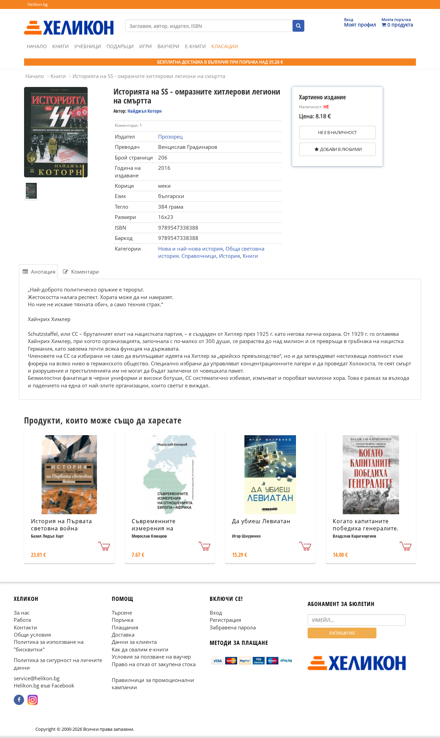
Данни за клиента (134, 642)
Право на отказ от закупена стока (154, 664)
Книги (60, 46)
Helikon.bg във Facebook (44, 685)
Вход (216, 612)
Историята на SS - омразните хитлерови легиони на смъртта (149, 76)
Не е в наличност (337, 132)
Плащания (125, 627)
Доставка (123, 634)
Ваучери (168, 46)
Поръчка (122, 619)
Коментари (84, 271)
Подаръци (120, 46)
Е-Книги (195, 46)
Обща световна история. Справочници (211, 252)
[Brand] (69, 21)
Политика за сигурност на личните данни (58, 664)
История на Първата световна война (61, 524)
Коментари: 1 (128, 125)
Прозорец (170, 136)
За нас (22, 612)
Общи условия (32, 634)
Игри (145, 46)
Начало (37, 46)
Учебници (87, 46)
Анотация (42, 271)
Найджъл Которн (145, 111)
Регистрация (225, 619)
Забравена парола (233, 627)
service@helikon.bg (36, 678)
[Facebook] (19, 700)
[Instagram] (33, 700)
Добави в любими (341, 149)
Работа (22, 619)
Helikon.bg (38, 4)
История (229, 255)
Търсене (122, 612)
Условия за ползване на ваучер (151, 656)
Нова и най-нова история (190, 248)
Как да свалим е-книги (140, 649)
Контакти (25, 627)
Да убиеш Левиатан (261, 521)
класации (224, 46)
